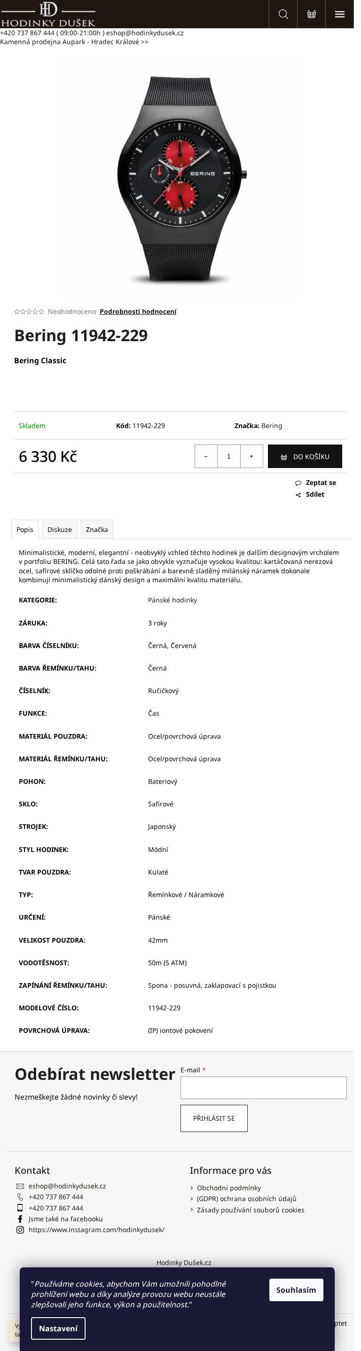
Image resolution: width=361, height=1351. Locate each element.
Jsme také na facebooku (66, 1218)
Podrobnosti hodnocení (138, 311)
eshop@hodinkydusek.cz (145, 32)
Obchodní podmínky (229, 1187)
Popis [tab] (24, 529)
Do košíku (311, 456)
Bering (272, 425)
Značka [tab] (97, 529)
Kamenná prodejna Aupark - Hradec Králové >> (74, 41)
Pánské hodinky (172, 599)
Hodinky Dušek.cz (184, 1262)
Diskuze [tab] (59, 529)
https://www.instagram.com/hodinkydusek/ (97, 1229)
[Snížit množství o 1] (206, 456)
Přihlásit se (214, 1118)
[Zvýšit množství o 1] (251, 456)
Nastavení (58, 1328)
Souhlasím (296, 1290)
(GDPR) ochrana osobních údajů (247, 1198)
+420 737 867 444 (52, 32)
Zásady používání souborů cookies (251, 1209)
